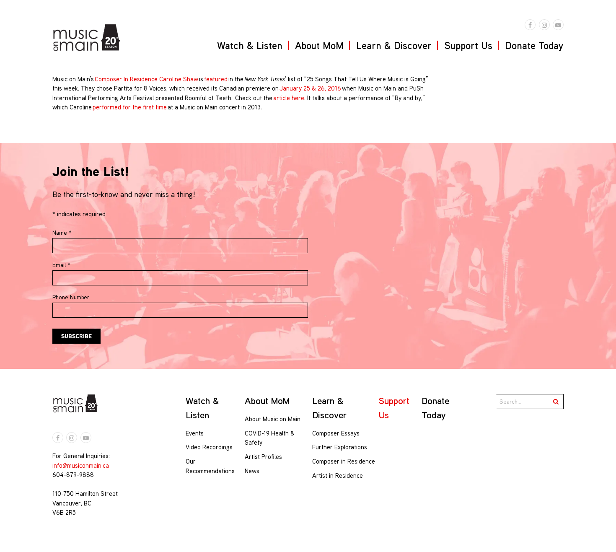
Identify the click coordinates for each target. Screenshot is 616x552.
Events (195, 433)
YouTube (558, 24)
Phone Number (70, 297)
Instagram (544, 24)
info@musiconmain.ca (80, 465)
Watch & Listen (249, 45)
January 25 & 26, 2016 (310, 88)
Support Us (468, 45)
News (252, 471)
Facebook (530, 24)
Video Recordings (209, 447)
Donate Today (534, 45)
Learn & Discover (394, 45)
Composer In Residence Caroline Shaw (146, 79)
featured (216, 79)
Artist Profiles (263, 457)
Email (61, 265)
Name (62, 232)
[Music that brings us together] (86, 37)
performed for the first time (130, 107)
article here (288, 98)
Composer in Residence (343, 461)
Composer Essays (336, 433)
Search (556, 401)
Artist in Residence (337, 475)
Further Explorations (339, 447)
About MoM (319, 45)
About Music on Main (272, 419)
